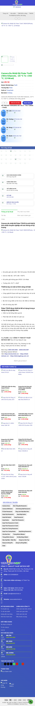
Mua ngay (27, 103)
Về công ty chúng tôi (6, 624)
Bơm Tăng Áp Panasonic (20, 505)
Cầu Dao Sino (6, 534)
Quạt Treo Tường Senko (9, 531)
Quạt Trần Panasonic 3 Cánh (10, 523)
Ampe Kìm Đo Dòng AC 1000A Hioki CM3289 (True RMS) (25, 388)
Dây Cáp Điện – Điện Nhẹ (9, 540)
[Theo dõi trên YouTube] (22, 664)
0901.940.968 (16, 110)
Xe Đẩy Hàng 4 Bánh (22, 537)
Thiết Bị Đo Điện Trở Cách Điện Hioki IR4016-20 (25, 414)
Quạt (3, 545)
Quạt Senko (5, 520)
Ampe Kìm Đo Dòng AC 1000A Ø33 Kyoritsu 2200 (26, 440)
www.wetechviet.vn (16, 599)
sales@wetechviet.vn (14, 593)
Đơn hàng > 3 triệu (11, 203)
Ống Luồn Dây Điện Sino (22, 511)
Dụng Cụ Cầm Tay (24, 540)
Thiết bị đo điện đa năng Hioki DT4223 (8, 387)
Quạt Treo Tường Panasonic (10, 528)
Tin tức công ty (5, 627)
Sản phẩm (13, 13)
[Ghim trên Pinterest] (14, 144)
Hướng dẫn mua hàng (6, 614)
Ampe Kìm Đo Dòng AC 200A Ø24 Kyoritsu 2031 (8, 414)
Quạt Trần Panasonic (18, 520)
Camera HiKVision (7, 508)
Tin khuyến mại (5, 609)
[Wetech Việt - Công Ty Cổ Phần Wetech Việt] (17, 3)
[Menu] (2, 3)
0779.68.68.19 (17, 127)
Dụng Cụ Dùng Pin (7, 542)
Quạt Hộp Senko (21, 514)
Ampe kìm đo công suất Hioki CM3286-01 (25, 465)
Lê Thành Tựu (25, 580)
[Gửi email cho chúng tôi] (11, 664)
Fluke (11, 87)
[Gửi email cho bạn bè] (11, 144)
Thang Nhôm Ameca (8, 537)
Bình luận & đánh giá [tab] (24, 215)
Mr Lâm (8, 635)
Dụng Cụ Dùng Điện (21, 542)
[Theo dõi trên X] (8, 664)
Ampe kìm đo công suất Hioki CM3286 (25, 491)
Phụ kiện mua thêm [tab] (24, 211)
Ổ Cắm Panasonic (7, 511)
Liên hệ (3, 630)
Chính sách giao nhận (22, 611)
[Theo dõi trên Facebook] (2, 664)
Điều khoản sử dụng (21, 616)
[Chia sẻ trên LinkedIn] (17, 144)
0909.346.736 (17, 136)
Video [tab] (3, 219)
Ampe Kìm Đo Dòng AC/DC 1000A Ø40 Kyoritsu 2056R (7, 492)
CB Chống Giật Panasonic (23, 508)
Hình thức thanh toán (6, 616)
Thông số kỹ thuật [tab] (7, 212)
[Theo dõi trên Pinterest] (17, 664)
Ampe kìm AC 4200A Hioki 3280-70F (7, 440)
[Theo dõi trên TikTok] (5, 664)
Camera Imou (6, 505)
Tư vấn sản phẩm (5, 611)
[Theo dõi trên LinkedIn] (20, 664)
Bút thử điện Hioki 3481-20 (8, 465)
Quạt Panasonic (18, 517)
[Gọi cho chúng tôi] (14, 664)
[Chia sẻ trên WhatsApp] (2, 144)
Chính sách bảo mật (21, 614)
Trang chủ (5, 13)
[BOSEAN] (17, 9)
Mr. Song (9, 641)
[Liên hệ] (30, 702)
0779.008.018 (18, 119)
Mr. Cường (10, 653)
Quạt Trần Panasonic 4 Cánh (10, 525)
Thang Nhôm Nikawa (19, 534)
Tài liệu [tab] (3, 215)
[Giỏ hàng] (33, 3)
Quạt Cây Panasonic (8, 514)
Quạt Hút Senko (6, 517)
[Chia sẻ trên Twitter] (8, 144)
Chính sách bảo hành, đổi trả (24, 609)
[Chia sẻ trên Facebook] (5, 144)
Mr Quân (9, 647)
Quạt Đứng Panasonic (25, 531)
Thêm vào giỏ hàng (15, 102)
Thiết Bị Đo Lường (22, 13)
